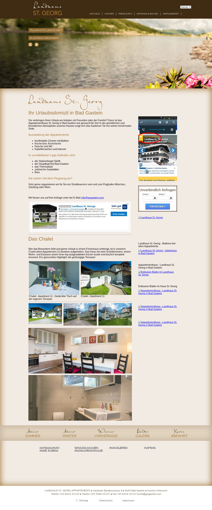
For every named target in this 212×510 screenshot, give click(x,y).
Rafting (149, 447)
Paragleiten (118, 447)
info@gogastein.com (92, 197)
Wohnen (109, 13)
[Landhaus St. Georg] (157, 229)
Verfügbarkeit (171, 13)
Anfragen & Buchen (147, 13)
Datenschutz (106, 500)
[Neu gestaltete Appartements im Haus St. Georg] (80, 351)
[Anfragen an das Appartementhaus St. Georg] (157, 199)
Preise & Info (125, 13)
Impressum (128, 500)
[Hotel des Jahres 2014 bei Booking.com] (157, 148)
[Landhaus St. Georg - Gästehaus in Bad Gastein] (157, 256)
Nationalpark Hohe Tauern (49, 449)
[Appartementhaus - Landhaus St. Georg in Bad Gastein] (157, 296)
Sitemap (83, 500)
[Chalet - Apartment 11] (54, 278)
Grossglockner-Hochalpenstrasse (87, 449)
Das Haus (95, 13)
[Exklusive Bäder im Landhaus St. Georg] (157, 278)
